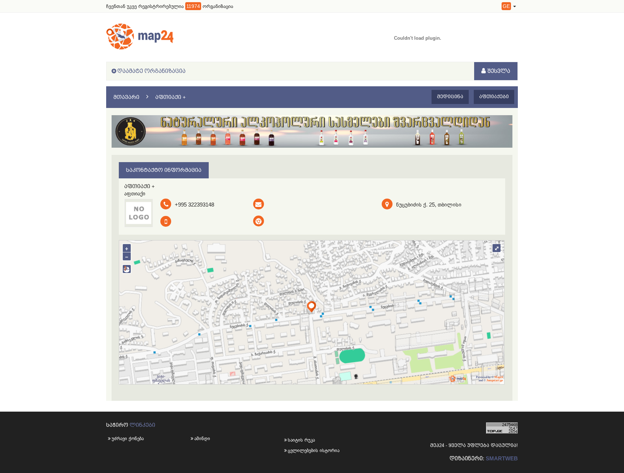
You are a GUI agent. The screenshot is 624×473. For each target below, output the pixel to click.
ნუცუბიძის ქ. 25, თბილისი (429, 204)
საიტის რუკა (300, 440)
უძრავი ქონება (128, 438)
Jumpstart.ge (494, 380)
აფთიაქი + (170, 97)
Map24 (498, 377)
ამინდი (202, 438)
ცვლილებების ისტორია (300, 450)
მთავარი (126, 97)
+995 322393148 (194, 204)
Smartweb (502, 458)
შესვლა (498, 71)
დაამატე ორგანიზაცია (151, 71)
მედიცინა (450, 96)
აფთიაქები (494, 96)
